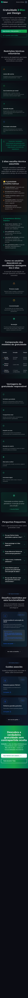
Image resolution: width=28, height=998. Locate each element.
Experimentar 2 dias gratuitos (11, 31)
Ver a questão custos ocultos (10, 35)
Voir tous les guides (13, 719)
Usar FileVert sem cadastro (11, 755)
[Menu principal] (26, 2)
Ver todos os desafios (13, 651)
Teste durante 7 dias (9, 761)
